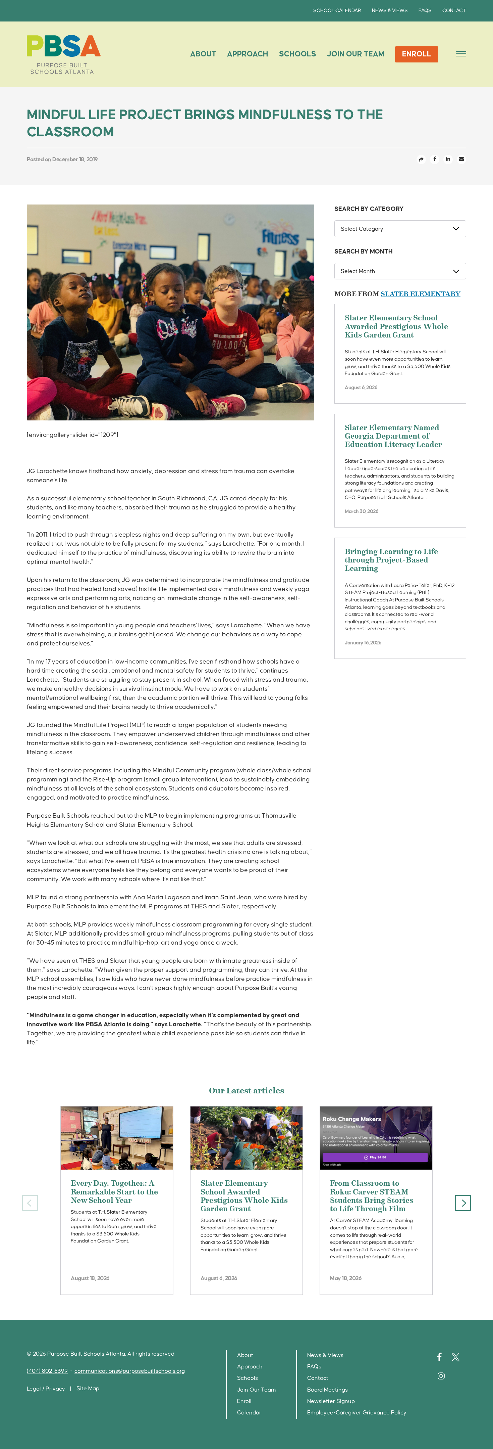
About (203, 54)
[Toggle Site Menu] (459, 54)
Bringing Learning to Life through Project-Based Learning (391, 560)
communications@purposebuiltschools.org (129, 1371)
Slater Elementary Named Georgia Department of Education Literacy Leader (393, 436)
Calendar (249, 1413)
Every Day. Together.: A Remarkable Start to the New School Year (114, 1192)
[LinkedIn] (448, 159)
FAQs (425, 10)
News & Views (390, 10)
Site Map (87, 1389)
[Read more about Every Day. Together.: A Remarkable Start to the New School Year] (117, 1138)
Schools (297, 54)
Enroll (416, 54)
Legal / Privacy (46, 1389)
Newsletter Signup (331, 1401)
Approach (247, 54)
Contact (454, 10)
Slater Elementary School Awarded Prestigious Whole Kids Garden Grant (396, 327)
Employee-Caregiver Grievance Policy (356, 1413)
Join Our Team (355, 54)
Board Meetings (327, 1390)
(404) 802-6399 (47, 1371)
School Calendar (337, 10)
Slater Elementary (420, 294)
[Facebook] (434, 159)
